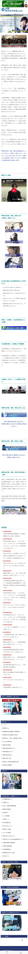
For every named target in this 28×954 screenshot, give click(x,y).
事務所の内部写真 (7, 809)
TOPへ (21, 952)
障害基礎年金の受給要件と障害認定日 (11, 731)
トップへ (5, 724)
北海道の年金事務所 (7, 765)
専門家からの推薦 (7, 829)
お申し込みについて (7, 826)
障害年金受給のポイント (8, 751)
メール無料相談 (6, 815)
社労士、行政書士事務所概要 (9, 805)
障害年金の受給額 (7, 745)
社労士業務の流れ (7, 822)
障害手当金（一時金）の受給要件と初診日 (12, 738)
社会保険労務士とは (7, 799)
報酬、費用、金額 (7, 758)
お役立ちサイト (6, 856)
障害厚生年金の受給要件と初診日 (10, 734)
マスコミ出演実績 (7, 832)
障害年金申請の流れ (7, 755)
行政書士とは (6, 802)
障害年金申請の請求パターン (9, 748)
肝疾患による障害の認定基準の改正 (11, 761)
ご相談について (6, 819)
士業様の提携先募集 (7, 846)
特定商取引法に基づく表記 (9, 852)
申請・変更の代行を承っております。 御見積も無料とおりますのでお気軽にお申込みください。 (14, 424)
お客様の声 (5, 812)
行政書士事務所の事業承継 (9, 842)
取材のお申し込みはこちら (9, 836)
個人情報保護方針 (7, 849)
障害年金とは (6, 728)
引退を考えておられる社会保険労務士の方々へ (13, 839)
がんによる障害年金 (7, 741)
